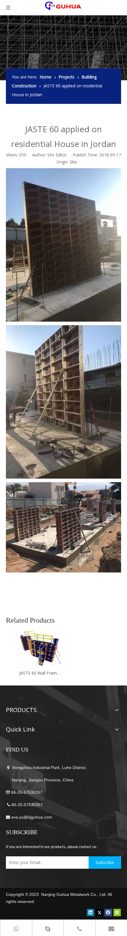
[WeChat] (117, 912)
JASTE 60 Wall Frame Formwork (40, 673)
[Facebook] (108, 912)
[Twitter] (99, 912)
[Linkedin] (90, 912)
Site (73, 162)
